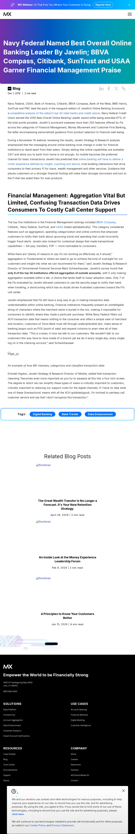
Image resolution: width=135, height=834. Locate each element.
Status (6, 781)
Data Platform (9, 710)
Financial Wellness (79, 715)
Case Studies (9, 754)
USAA (59, 227)
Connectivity (9, 715)
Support (7, 775)
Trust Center (9, 765)
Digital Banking (42, 414)
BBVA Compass (106, 222)
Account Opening (79, 710)
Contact (74, 781)
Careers (74, 759)
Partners (75, 770)
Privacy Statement (63, 825)
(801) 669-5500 (10, 691)
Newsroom (76, 765)
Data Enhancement (100, 414)
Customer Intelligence (81, 725)
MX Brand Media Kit (80, 775)
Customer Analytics (12, 731)
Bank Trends (70, 414)
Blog (16, 88)
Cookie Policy (38, 825)
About (73, 754)
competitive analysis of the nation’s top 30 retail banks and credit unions (55, 113)
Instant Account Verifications (16, 736)
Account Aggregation (13, 720)
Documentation (10, 770)
